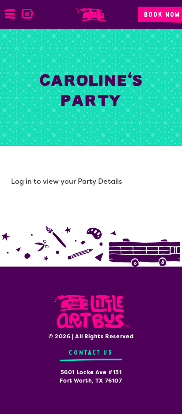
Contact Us (91, 352)
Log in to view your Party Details (66, 181)
